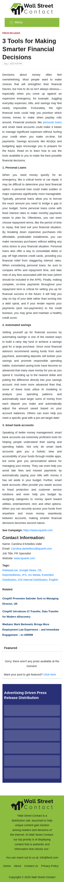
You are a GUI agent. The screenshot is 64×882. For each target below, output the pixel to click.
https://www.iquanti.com (38, 530)
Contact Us (31, 866)
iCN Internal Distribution (32, 579)
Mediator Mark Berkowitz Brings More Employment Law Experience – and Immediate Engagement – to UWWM (30, 629)
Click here (49, 674)
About (17, 866)
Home (7, 866)
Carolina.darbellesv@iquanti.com (31, 548)
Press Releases (11, 33)
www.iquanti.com (24, 558)
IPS (24, 574)
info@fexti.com (49, 857)
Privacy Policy (50, 866)
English (53, 579)
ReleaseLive (10, 570)
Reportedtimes (11, 574)
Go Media (34, 574)
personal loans (52, 122)
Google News (27, 570)
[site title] (32, 804)
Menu (19, 22)
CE (39, 570)
